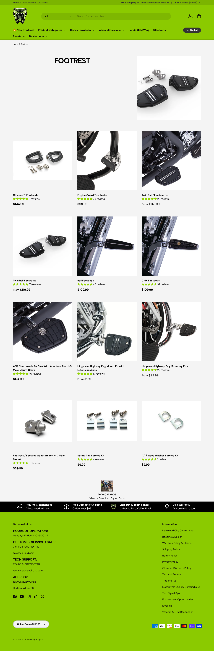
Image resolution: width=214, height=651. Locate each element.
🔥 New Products (23, 30)
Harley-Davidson (80, 30)
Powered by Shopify (34, 639)
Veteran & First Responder (177, 612)
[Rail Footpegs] (107, 246)
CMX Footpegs (151, 280)
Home (15, 44)
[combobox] (106, 16)
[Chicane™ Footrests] (42, 160)
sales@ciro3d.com (23, 553)
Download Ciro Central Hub (177, 530)
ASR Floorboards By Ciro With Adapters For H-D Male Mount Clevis (42, 368)
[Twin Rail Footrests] (42, 246)
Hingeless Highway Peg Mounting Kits (165, 366)
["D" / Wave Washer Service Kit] (171, 421)
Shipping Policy (171, 549)
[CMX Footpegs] (171, 246)
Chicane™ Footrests (26, 195)
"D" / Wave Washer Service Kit (160, 455)
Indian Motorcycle (110, 30)
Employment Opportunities (177, 599)
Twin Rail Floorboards (155, 195)
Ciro (22, 639)
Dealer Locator (38, 36)
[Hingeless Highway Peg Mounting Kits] (171, 331)
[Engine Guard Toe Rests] (107, 160)
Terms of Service (171, 574)
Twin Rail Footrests (24, 280)
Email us (167, 605)
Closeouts (159, 30)
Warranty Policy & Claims (176, 543)
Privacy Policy (170, 562)
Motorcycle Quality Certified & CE (181, 587)
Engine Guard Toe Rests (92, 195)
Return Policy (169, 555)
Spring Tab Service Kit (90, 455)
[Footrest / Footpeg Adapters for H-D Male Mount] (42, 421)
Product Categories (50, 30)
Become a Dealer (172, 536)
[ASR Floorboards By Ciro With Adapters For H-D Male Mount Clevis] (42, 331)
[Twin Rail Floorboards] (171, 160)
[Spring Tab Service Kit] (107, 421)
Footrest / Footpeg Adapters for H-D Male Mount (39, 457)
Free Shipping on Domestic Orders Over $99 (145, 2)
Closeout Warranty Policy (176, 568)
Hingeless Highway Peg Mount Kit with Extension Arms (100, 368)
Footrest (25, 44)
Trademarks (169, 580)
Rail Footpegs (85, 280)
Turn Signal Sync (171, 593)
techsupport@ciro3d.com (28, 570)
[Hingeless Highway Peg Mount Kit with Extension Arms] (107, 331)
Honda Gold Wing (138, 30)
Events (17, 36)
